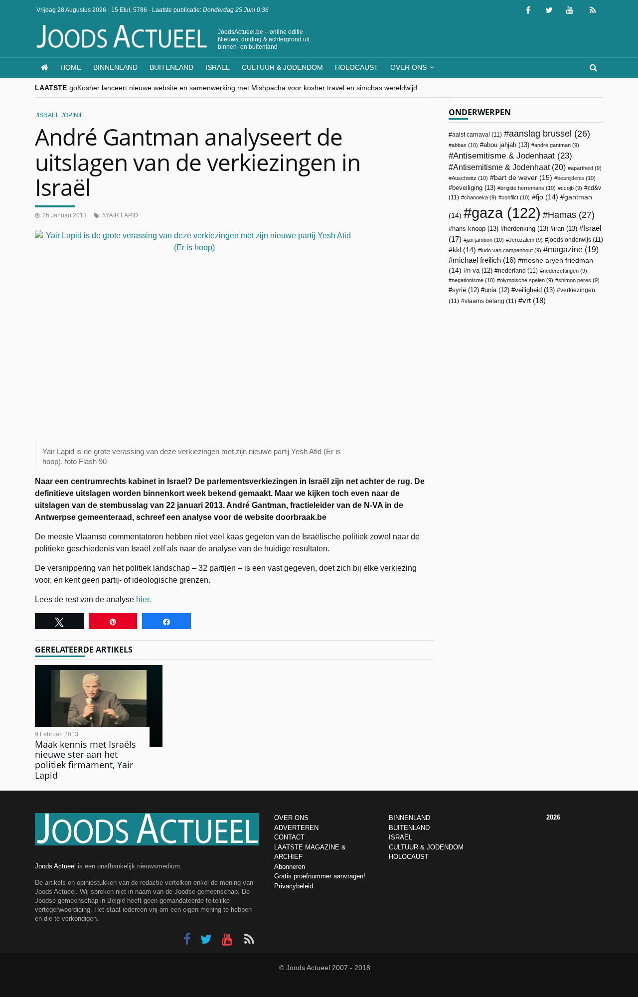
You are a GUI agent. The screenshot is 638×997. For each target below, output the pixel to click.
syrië (465, 290)
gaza (506, 212)
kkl (464, 250)
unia (496, 290)
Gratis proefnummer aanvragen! (319, 876)
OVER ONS (291, 818)
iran (565, 228)
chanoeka (480, 197)
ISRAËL (400, 837)
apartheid (586, 168)
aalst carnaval (477, 134)
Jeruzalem (526, 240)
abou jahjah (506, 145)
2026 (553, 817)
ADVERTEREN (296, 827)
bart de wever (523, 177)
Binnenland (115, 67)
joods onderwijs (575, 239)
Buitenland (171, 67)
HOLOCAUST (409, 856)
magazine (573, 249)
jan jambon (485, 240)
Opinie (74, 115)
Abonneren (289, 866)
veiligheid (535, 290)
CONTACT (289, 837)
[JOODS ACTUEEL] (44, 67)
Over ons (408, 67)
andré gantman (556, 145)
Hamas (571, 214)
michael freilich (484, 260)
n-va (479, 270)
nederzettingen (565, 271)
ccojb (571, 188)
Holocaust (356, 67)
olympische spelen (526, 280)
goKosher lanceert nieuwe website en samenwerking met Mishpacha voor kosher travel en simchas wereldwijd (243, 88)
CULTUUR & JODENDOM (426, 847)
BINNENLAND (409, 818)
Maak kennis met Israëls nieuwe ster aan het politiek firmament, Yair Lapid (85, 759)
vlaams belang (490, 301)
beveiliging (473, 187)
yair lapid (122, 215)
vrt (534, 300)
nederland (518, 270)
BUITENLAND (409, 827)
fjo (547, 197)
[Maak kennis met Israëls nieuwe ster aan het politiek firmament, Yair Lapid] (98, 706)
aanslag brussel (549, 134)
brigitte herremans (528, 188)
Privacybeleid (293, 886)
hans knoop (475, 228)
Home (70, 67)
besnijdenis (576, 178)
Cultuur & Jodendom (282, 67)
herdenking (526, 228)
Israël (217, 67)
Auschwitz (470, 178)
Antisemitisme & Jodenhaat (512, 156)
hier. (143, 599)
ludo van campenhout (511, 250)
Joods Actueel (55, 866)
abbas (465, 145)
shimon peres (579, 280)
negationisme (473, 280)
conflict (515, 197)
